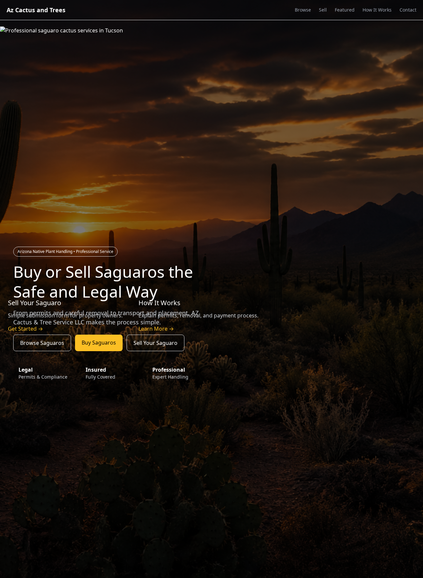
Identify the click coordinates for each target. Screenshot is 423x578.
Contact (408, 10)
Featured (345, 10)
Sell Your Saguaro (155, 343)
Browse (303, 10)
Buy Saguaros (99, 342)
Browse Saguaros (42, 343)
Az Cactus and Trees (36, 10)
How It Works (377, 10)
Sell (323, 10)
